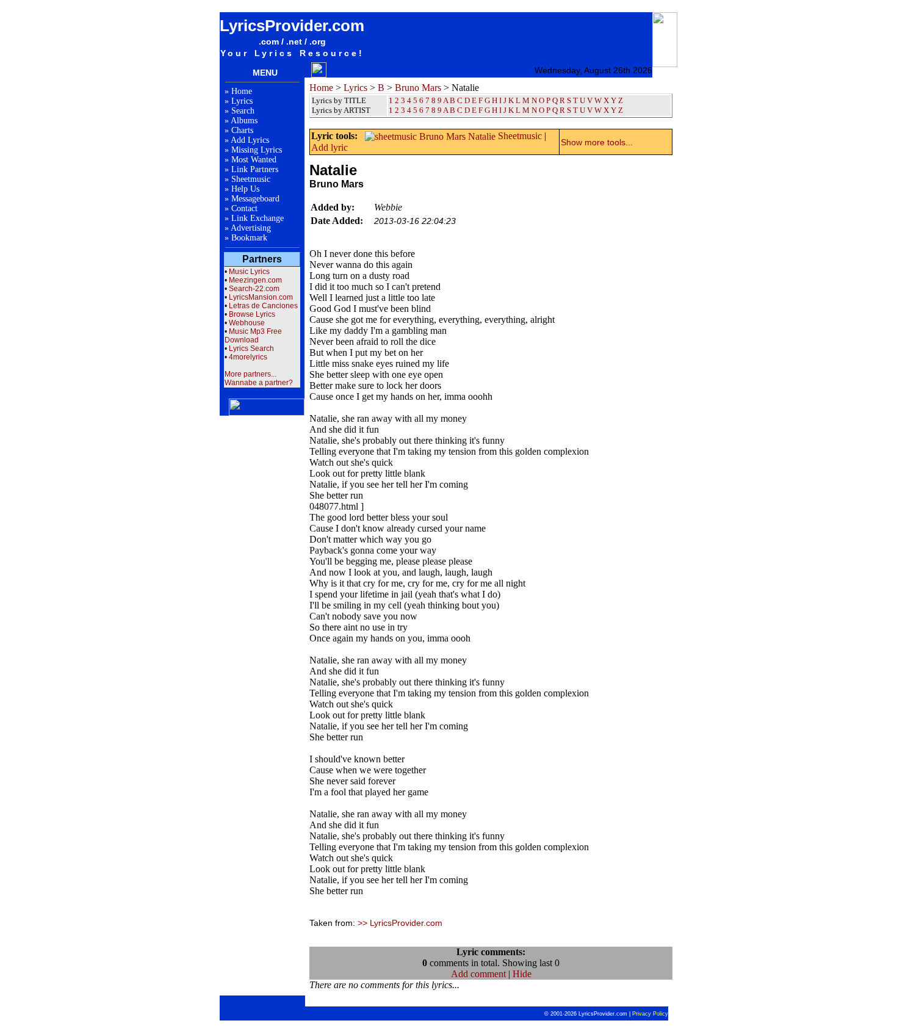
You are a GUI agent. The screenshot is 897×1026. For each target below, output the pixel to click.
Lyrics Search (251, 348)
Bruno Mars (418, 87)
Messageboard (255, 198)
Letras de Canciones (263, 306)
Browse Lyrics (252, 314)
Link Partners (254, 169)
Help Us (245, 188)
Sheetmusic (250, 179)
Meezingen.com (255, 280)
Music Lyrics (249, 271)
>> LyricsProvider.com (400, 923)
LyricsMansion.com (261, 297)
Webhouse (247, 323)
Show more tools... (597, 142)
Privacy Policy (650, 1014)
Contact (244, 208)
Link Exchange (257, 218)
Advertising (251, 228)
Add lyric (329, 147)
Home (241, 91)
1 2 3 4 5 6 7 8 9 (415, 110)
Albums (244, 120)
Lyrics (242, 101)
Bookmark (249, 237)
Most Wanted (253, 159)
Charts (242, 130)
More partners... (250, 374)
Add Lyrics (250, 140)
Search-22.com (254, 288)
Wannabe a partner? (259, 382)
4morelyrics (248, 357)
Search (242, 110)
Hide (522, 974)
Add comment (478, 974)
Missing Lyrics (256, 149)
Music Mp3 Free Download (253, 335)
